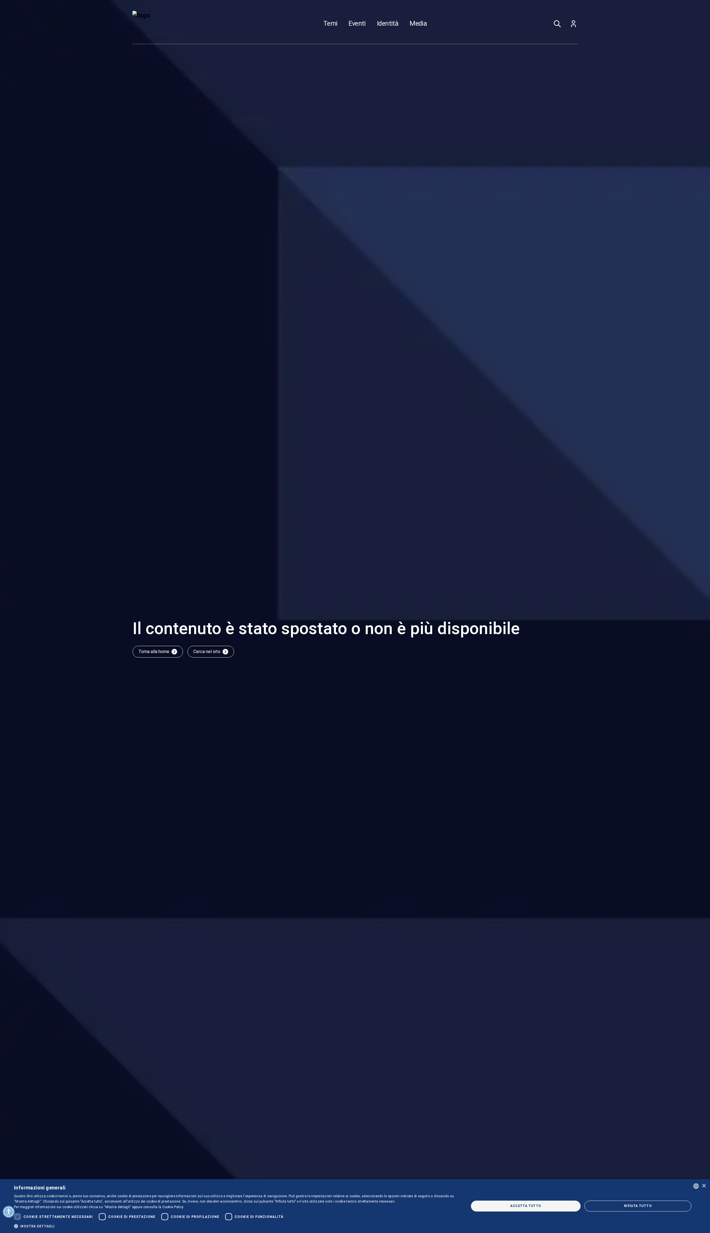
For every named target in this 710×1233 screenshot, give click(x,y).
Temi (330, 23)
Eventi (356, 23)
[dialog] (355, 1206)
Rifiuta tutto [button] (638, 1206)
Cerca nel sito (206, 651)
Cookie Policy (173, 1207)
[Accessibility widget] (9, 1212)
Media (418, 23)
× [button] (704, 1186)
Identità (387, 23)
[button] (235, 1226)
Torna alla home (153, 651)
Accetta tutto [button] (525, 1206)
